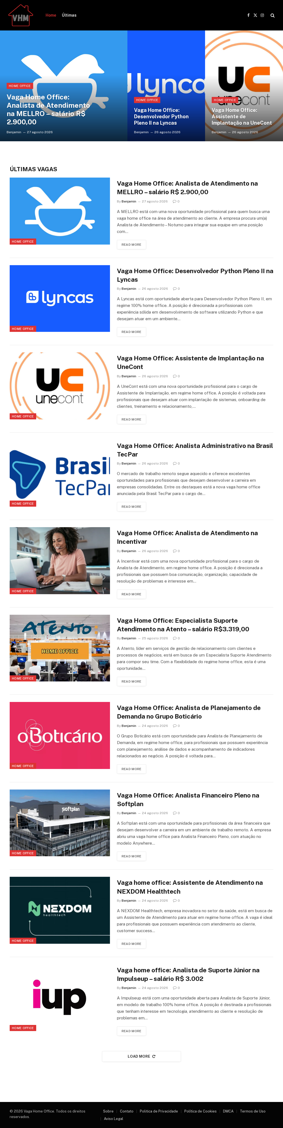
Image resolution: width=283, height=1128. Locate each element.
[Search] (272, 15)
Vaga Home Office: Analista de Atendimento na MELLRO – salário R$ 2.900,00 (48, 109)
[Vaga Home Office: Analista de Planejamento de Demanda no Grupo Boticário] (60, 735)
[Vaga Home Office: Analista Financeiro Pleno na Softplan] (60, 823)
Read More (132, 245)
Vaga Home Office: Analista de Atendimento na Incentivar (187, 537)
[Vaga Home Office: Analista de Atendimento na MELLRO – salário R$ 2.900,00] (63, 85)
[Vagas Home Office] (20, 15)
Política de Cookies (200, 1111)
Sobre (108, 1111)
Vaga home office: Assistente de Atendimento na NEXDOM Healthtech (190, 887)
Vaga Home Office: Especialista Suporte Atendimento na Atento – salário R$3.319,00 (183, 625)
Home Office (20, 86)
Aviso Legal (113, 1119)
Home (51, 15)
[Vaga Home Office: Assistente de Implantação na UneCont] (244, 85)
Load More (139, 1056)
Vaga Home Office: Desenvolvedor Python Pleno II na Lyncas (161, 116)
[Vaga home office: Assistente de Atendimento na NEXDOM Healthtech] (60, 910)
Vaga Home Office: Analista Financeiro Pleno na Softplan (188, 799)
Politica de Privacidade (159, 1111)
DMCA (228, 1111)
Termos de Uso (253, 1111)
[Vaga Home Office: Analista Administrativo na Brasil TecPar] (60, 473)
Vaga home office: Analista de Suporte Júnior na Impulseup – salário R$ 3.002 (188, 974)
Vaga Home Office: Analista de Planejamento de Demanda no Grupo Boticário (189, 712)
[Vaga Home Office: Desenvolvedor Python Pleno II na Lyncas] (166, 85)
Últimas (69, 15)
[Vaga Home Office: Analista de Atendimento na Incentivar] (60, 560)
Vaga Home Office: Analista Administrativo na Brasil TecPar (195, 450)
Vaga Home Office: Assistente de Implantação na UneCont (242, 116)
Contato (126, 1111)
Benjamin (14, 132)
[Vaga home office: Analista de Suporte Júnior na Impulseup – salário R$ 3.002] (60, 997)
